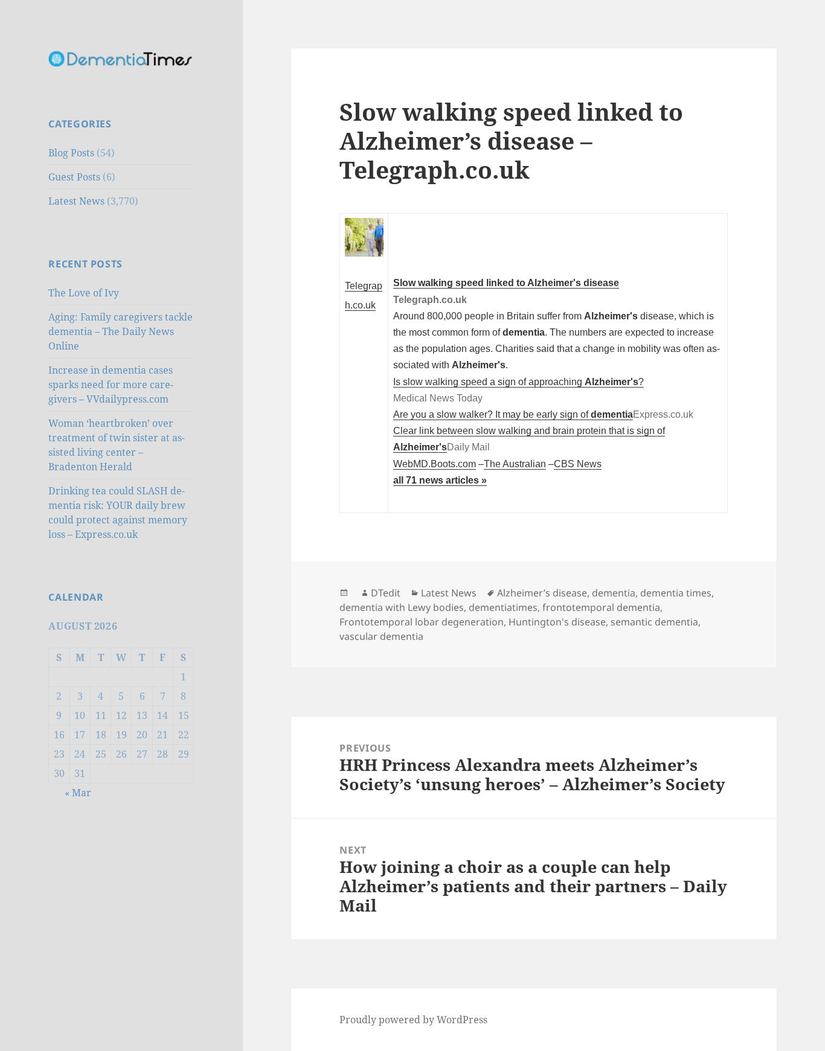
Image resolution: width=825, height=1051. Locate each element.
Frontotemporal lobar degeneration (421, 621)
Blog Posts (71, 152)
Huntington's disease (557, 621)
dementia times (675, 592)
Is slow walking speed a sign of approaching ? (518, 381)
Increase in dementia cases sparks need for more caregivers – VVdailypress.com (110, 384)
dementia (613, 592)
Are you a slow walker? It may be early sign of (513, 414)
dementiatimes (503, 607)
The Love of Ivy (83, 292)
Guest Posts (74, 177)
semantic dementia (654, 621)
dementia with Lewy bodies (401, 607)
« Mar (78, 792)
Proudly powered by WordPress (413, 1019)
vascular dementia (381, 636)
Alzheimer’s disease (542, 592)
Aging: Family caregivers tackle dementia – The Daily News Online (120, 331)
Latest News (76, 201)
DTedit (385, 592)
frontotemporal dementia (601, 607)
